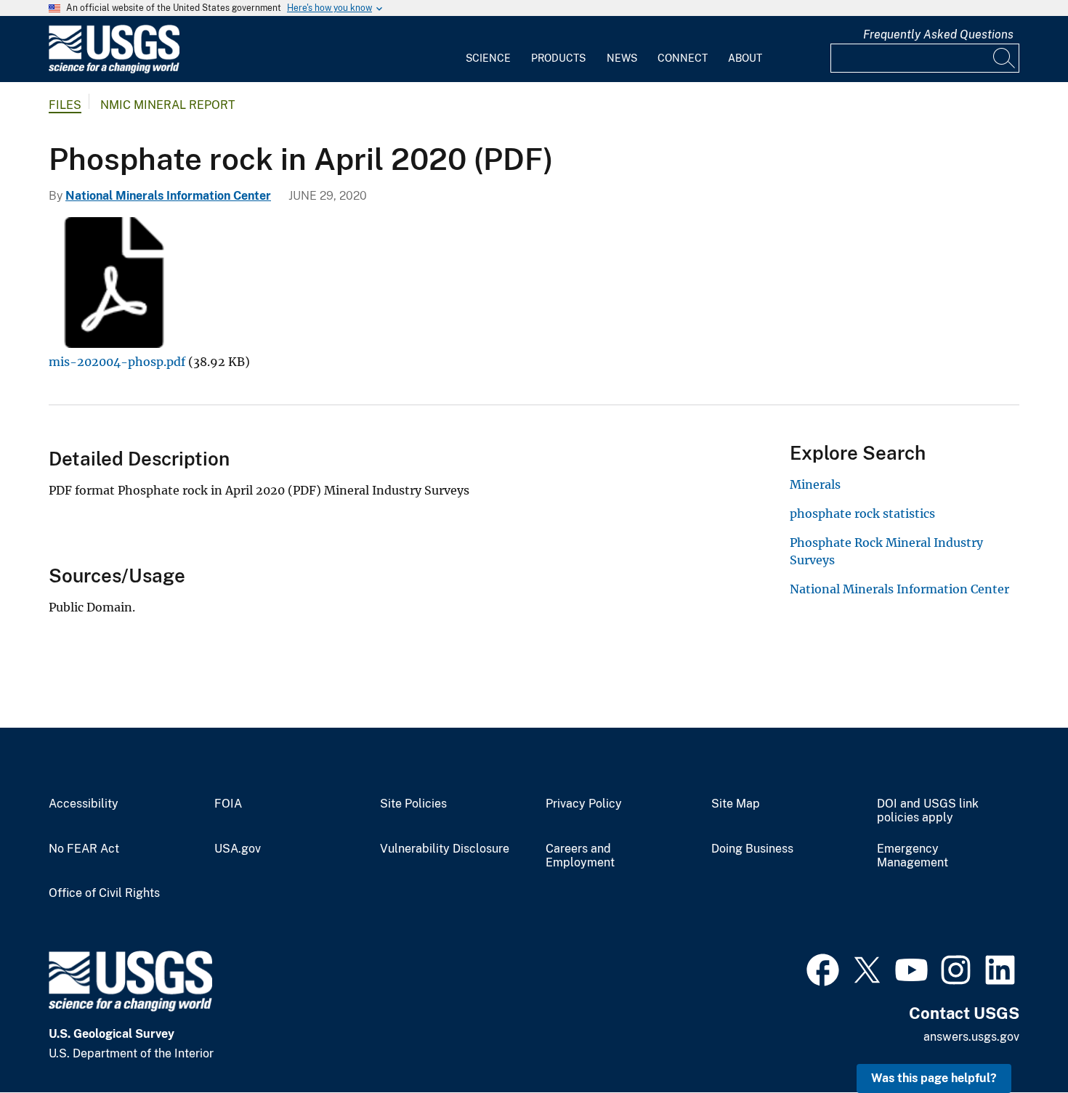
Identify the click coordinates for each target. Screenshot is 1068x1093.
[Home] (114, 70)
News (622, 58)
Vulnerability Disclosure (444, 849)
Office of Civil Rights (104, 893)
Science (488, 58)
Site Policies (413, 803)
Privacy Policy (584, 803)
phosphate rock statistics (862, 513)
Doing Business (752, 849)
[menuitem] (488, 49)
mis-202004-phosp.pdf (117, 361)
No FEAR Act (84, 849)
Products (558, 58)
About (745, 58)
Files (65, 105)
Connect (683, 58)
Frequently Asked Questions (938, 34)
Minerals (815, 484)
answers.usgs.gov (971, 1037)
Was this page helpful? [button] (934, 1078)
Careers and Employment (580, 855)
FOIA (228, 803)
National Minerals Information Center (168, 196)
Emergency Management (912, 855)
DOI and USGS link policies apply (928, 810)
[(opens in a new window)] (823, 968)
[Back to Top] (1015, 1040)
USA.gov (237, 849)
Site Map (735, 803)
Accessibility (83, 803)
